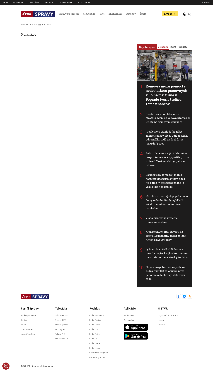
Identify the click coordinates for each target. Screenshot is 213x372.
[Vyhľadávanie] (189, 14)
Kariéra (161, 320)
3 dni (173, 46)
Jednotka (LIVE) (61, 315)
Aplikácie (130, 308)
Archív (49, 2)
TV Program (65, 2)
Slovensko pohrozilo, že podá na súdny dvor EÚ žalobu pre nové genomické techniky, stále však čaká (165, 273)
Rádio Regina (95, 320)
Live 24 (168, 13)
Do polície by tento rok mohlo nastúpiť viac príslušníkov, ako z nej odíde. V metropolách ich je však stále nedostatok (166, 180)
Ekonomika (115, 13)
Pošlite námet (27, 329)
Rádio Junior (94, 348)
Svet (101, 13)
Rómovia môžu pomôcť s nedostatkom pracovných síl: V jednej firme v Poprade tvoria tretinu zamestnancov (166, 95)
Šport (143, 13)
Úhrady (161, 324)
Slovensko (89, 13)
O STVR (163, 308)
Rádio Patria (94, 334)
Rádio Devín (94, 324)
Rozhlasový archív (97, 357)
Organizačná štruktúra (168, 315)
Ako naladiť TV (61, 338)
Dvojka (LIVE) (60, 320)
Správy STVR (129, 315)
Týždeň (183, 46)
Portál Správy (30, 308)
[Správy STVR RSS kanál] (190, 296)
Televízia (34, 2)
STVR (5, 2)
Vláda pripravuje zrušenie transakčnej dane (162, 220)
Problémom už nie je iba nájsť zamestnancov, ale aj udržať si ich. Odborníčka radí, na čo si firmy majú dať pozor (167, 137)
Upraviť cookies (28, 334)
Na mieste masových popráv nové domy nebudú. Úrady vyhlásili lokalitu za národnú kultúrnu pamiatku (167, 202)
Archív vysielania (62, 324)
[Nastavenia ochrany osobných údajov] (6, 366)
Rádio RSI (93, 338)
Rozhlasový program (98, 352)
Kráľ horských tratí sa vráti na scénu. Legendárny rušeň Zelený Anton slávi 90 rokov (166, 235)
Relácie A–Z (60, 334)
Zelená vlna (129, 320)
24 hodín (163, 46)
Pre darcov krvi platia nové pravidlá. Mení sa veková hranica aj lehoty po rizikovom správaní (168, 118)
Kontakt (206, 2)
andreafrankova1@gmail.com (36, 24)
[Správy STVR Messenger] (184, 296)
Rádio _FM (93, 329)
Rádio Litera (94, 343)
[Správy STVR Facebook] (178, 296)
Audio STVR (83, 2)
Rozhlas (18, 2)
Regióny (131, 13)
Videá (23, 324)
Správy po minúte (68, 13)
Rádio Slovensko (96, 315)
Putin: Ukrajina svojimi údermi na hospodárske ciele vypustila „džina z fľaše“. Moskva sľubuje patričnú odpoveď (167, 159)
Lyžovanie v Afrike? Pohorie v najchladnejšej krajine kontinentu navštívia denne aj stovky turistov (167, 253)
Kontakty (24, 320)
